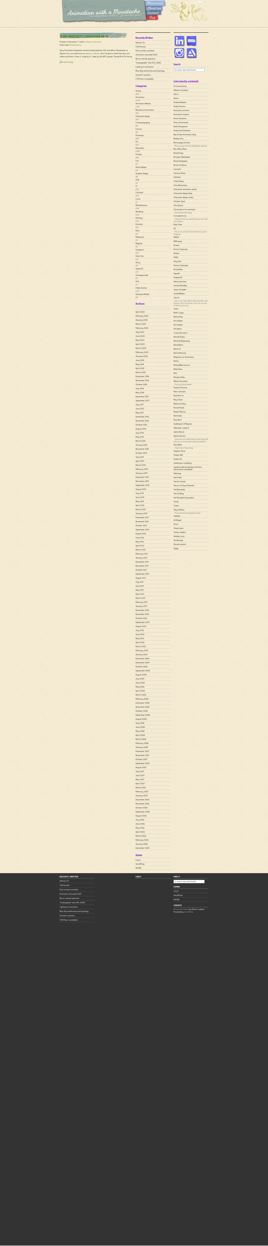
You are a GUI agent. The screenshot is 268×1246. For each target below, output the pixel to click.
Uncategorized (142, 275)
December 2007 (142, 751)
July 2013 (140, 493)
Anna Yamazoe (180, 118)
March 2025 (141, 324)
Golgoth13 (178, 277)
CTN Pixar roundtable (145, 79)
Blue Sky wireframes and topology (150, 71)
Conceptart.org (180, 216)
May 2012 (140, 541)
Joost (176, 308)
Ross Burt (178, 420)
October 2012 (141, 525)
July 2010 (140, 630)
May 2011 (140, 590)
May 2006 (140, 828)
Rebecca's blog (180, 403)
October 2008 (141, 711)
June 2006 (140, 824)
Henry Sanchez (180, 281)
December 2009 (142, 658)
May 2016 (140, 437)
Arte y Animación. (181, 122)
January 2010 (141, 654)
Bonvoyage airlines (182, 142)
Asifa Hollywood (180, 126)
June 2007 (140, 775)
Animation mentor (181, 114)
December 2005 (142, 848)
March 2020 (141, 348)
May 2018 (140, 392)
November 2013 (142, 481)
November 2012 (142, 521)
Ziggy (176, 548)
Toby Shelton (179, 510)
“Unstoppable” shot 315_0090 (148, 63)
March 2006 (141, 836)
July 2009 (140, 678)
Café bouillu (141, 46)
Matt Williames (180, 353)
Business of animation (145, 110)
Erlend (176, 253)
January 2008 (142, 747)
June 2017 (140, 408)
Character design (143, 116)
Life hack (139, 192)
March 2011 (140, 598)
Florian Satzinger (181, 265)
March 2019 (141, 372)
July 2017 (140, 404)
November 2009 (142, 662)
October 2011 (141, 570)
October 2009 (141, 666)
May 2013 (140, 501)
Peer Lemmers (180, 391)
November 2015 (142, 449)
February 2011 (142, 602)
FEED (176, 257)
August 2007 (141, 767)
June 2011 (140, 586)
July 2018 (140, 388)
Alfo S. (176, 94)
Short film (140, 256)
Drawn (176, 245)
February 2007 (142, 791)
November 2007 (142, 755)
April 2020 (140, 344)
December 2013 (142, 477)
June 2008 (140, 727)
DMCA (176, 237)
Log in (138, 860)
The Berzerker (179, 489)
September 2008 (143, 715)
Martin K (177, 349)
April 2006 (140, 832)
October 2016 (141, 425)
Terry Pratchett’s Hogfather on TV (84, 36)
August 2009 (141, 674)
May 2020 (140, 340)
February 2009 (142, 699)
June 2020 (140, 336)
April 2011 (140, 594)
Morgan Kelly (179, 377)
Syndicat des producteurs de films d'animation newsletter (188, 468)
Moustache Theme (181, 909)
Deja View (178, 224)
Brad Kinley (178, 153)
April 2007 (140, 783)
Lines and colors (180, 333)
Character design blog (183, 193)
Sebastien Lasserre (181, 428)
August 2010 (141, 626)
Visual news (178, 528)
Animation (140, 97)
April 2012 (140, 545)
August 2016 (141, 429)
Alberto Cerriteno (181, 90)
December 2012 (142, 517)
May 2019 (140, 364)
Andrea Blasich (180, 102)
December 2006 (142, 799)
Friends (139, 154)
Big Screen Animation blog (185, 134)
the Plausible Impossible (184, 497)
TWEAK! (177, 516)
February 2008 (142, 743)
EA (137, 141)
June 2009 (140, 683)
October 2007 (141, 759)
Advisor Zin (140, 42)
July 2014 (140, 457)
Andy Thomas (179, 106)
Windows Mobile (142, 294)
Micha (176, 361)
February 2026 (142, 316)
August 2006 (141, 816)
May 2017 (140, 412)
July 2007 (140, 771)
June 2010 (140, 634)
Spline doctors (179, 436)
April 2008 (140, 735)
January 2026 (142, 320)
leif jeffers (178, 329)
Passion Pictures (180, 387)
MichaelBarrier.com (182, 365)
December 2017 (142, 396)
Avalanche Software (182, 130)
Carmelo (177, 169)
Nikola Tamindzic (181, 381)
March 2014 (141, 465)
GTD (137, 180)
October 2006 (141, 807)
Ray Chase (178, 399)
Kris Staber (178, 321)
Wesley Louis (179, 536)
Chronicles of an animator (185, 209)
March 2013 (141, 509)
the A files (178, 477)
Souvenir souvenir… (144, 75)
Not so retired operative (145, 59)
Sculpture (140, 250)
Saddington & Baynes (183, 424)
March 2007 (141, 787)
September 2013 (142, 485)
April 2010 (140, 642)
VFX (137, 281)
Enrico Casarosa (180, 249)
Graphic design (142, 173)
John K (176, 297)
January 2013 (141, 513)
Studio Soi (178, 459)
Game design (141, 167)
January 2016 (141, 445)
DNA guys (178, 241)
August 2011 (141, 578)
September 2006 (143, 812)
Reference (140, 237)
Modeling (139, 211)
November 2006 (142, 803)
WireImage (178, 540)
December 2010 (142, 610)
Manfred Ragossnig (182, 341)
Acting (138, 91)
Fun (137, 161)
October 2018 (141, 384)
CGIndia (177, 177)
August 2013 (141, 489)
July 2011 (139, 582)
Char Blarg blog (180, 185)
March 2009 (141, 695)
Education (140, 148)
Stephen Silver (179, 451)
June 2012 (140, 537)
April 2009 (140, 691)
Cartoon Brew (179, 173)
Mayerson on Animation (184, 357)
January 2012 (141, 558)
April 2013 (140, 505)
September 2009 (143, 670)
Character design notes (183, 197)
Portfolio (139, 224)
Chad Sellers (179, 181)
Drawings (140, 135)
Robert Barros (179, 412)
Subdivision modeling (183, 463)
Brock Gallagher (180, 161)
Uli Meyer (177, 520)
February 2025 (142, 328)
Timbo (176, 501)
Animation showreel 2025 (146, 54)
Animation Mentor (143, 103)
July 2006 (140, 820)
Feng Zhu (177, 261)
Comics (139, 129)
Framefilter (178, 269)
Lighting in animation (145, 67)
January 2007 (142, 795)
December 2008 (142, 703)
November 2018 (142, 380)
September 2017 (142, 400)
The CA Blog (179, 493)
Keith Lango (179, 312)
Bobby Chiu (178, 138)
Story (138, 262)
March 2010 (141, 646)
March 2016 (141, 441)
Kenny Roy (178, 316)
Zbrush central (180, 544)
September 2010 (143, 622)
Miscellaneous (75, 45)
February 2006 (142, 840)
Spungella (178, 444)
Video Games (141, 288)
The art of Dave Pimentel (184, 485)
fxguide (177, 273)
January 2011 (141, 606)
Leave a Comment (93, 42)
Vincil (176, 524)
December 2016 (142, 416)
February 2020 (142, 352)
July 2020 (140, 332)
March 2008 (141, 739)
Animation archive (181, 110)
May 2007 (140, 779)
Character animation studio (185, 189)
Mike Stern (178, 369)
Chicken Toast (179, 201)
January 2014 (141, 473)
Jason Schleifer (180, 289)
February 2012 (142, 554)
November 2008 (142, 707)
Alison (176, 98)
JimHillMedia (179, 293)
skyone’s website (92, 53)
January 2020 (142, 356)
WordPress (140, 864)
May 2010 (140, 638)
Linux (138, 199)
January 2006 (142, 844)
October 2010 (141, 618)
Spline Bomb (179, 432)
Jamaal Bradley (180, 285)
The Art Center (180, 481)
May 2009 (140, 687)
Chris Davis (178, 205)
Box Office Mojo (180, 149)
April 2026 (140, 312)
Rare (138, 230)
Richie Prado (179, 407)
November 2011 (142, 566)
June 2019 (140, 360)
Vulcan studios (180, 532)
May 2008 (140, 731)
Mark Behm (178, 345)
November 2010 (142, 614)
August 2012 (141, 533)
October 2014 (141, 453)
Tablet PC (139, 269)
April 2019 (140, 368)
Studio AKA (178, 455)
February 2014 (142, 469)
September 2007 (143, 763)
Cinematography (143, 122)
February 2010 (142, 650)
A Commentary (180, 86)
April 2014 (140, 461)
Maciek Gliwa (179, 337)
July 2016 (140, 433)
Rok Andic (178, 416)
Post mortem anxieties (145, 50)
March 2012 (141, 550)
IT (136, 186)
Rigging (139, 243)
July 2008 (140, 723)
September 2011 (142, 574)
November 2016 (142, 421)
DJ (175, 228)
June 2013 (140, 497)
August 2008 (141, 719)
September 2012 (142, 529)
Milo (175, 373)
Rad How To (179, 395)
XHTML (139, 868)
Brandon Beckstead (182, 157)
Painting (139, 218)
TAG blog (177, 473)
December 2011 (142, 562)
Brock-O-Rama (180, 165)
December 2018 (142, 376)
